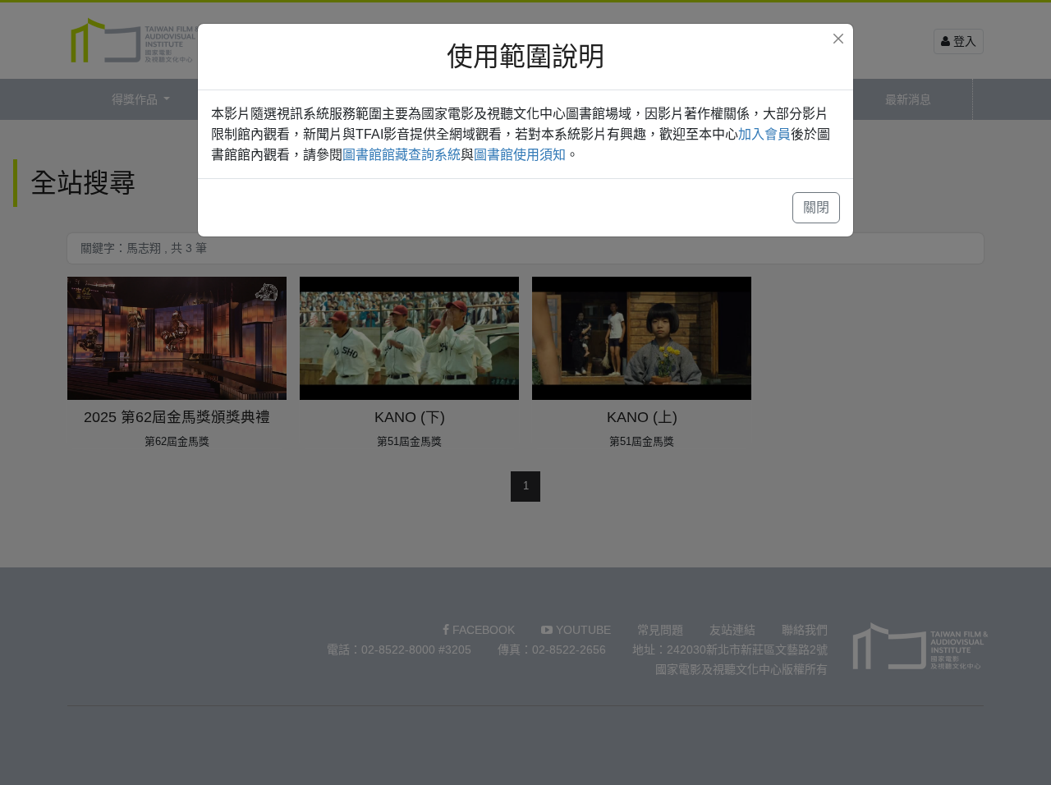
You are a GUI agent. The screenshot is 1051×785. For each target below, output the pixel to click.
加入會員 (764, 134)
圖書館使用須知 (520, 155)
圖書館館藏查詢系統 (401, 155)
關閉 (816, 207)
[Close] (838, 38)
